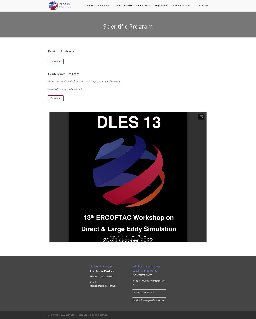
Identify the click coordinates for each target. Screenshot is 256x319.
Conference (103, 6)
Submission (142, 6)
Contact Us (202, 6)
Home (90, 6)
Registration (161, 6)
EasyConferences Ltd (76, 314)
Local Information (180, 6)
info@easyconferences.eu (152, 300)
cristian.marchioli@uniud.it (103, 285)
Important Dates (123, 6)
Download (56, 61)
